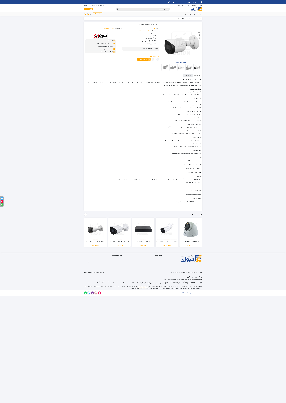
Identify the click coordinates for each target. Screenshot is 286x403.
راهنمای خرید (199, 5)
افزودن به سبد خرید (142, 59)
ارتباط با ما (194, 5)
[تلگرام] (2, 198)
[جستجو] (117, 9)
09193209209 (99, 5)
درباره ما (182, 5)
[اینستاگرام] (2, 201)
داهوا (155, 28)
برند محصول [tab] (186, 75)
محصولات (196, 19)
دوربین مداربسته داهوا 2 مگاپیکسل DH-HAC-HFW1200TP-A (119, 242)
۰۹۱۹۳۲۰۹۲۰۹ (89, 2)
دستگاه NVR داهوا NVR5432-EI (143, 241)
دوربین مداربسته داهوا (143, 30)
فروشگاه (199, 14)
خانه (200, 19)
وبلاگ (179, 5)
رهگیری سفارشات (97, 14)
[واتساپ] (2, 204)
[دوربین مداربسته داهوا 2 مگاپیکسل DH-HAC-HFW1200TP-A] (119, 229)
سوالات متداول (188, 5)
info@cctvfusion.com (89, 5)
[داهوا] (100, 36)
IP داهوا (150, 30)
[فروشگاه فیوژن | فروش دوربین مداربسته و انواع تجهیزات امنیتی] (196, 9)
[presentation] (162, 67)
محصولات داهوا (134, 30)
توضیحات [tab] (196, 75)
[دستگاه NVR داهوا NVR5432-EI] (143, 229)
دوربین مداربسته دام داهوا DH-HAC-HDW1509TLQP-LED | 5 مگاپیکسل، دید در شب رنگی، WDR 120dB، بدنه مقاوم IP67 (191, 242)
